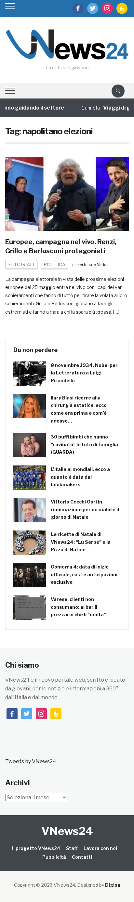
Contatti (82, 857)
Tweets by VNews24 (30, 761)
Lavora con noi (100, 848)
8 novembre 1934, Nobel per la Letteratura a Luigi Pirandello (84, 373)
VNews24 (67, 831)
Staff (72, 848)
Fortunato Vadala (94, 264)
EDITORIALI (21, 264)
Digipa (112, 885)
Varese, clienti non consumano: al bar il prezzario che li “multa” (78, 607)
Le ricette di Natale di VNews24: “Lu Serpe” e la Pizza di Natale (81, 542)
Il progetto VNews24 (36, 848)
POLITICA (54, 264)
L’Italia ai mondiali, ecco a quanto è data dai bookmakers (80, 477)
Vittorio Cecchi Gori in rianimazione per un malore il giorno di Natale (85, 509)
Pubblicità (54, 857)
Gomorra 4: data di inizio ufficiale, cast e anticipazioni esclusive (84, 574)
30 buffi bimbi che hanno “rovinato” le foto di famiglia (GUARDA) (84, 444)
